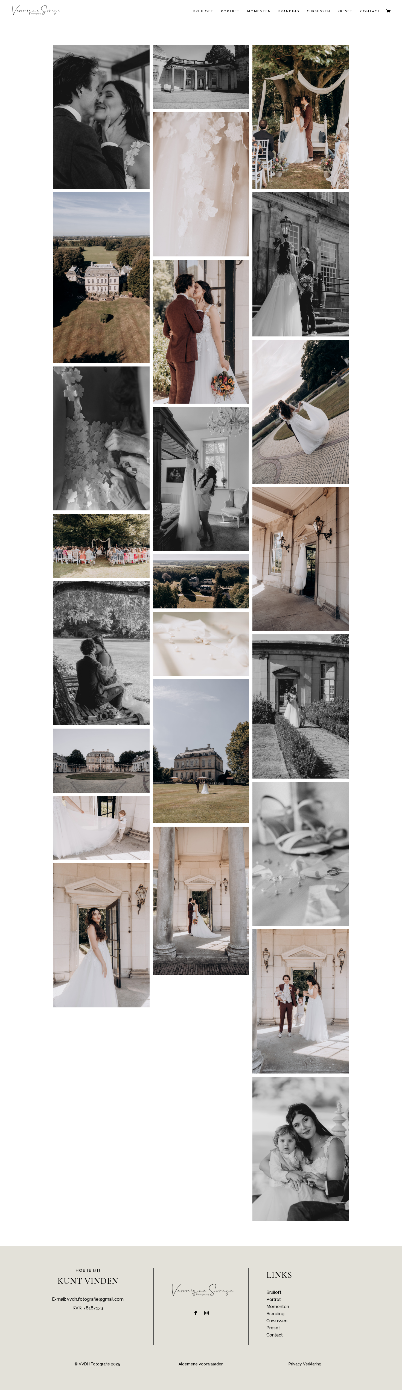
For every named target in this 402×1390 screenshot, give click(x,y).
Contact (370, 11)
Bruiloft (203, 11)
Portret (230, 11)
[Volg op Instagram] (206, 1313)
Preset (345, 11)
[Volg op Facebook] (195, 1313)
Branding (288, 11)
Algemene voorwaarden (201, 1364)
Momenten (259, 11)
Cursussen (318, 11)
